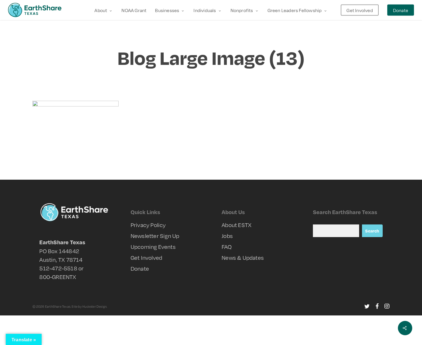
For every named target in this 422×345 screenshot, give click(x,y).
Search (372, 230)
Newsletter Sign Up (155, 235)
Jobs (227, 235)
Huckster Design (94, 306)
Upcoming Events (153, 246)
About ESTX (236, 224)
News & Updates (243, 257)
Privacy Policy (148, 224)
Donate (140, 268)
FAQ (227, 246)
